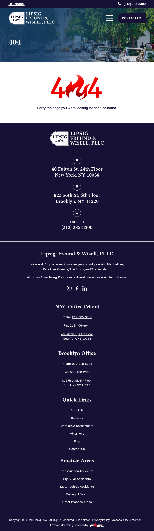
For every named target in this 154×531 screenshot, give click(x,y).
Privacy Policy (101, 520)
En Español (16, 4)
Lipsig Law (40, 520)
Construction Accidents (77, 471)
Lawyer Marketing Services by (69, 525)
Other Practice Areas (77, 502)
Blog (77, 441)
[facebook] (77, 288)
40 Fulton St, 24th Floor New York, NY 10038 (77, 336)
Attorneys (77, 433)
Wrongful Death (77, 494)
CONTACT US (131, 18)
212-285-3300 (82, 317)
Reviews (77, 418)
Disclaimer (83, 520)
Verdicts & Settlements (77, 426)
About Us (77, 410)
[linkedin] (84, 288)
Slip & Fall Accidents (77, 479)
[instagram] (69, 288)
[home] (77, 139)
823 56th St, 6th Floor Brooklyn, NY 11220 (77, 383)
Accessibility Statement (127, 520)
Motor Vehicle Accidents (77, 486)
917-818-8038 (82, 364)
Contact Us (77, 449)
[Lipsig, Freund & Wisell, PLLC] (31, 18)
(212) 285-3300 (135, 4)
